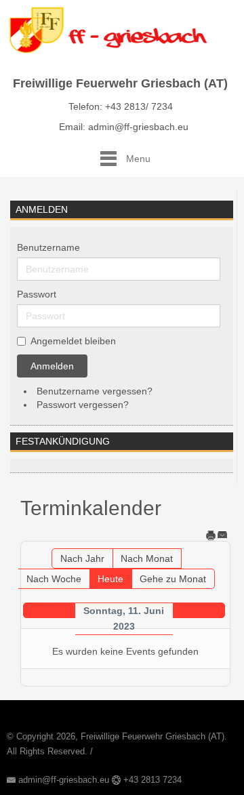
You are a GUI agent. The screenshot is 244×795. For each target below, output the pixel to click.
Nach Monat (147, 558)
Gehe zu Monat (173, 578)
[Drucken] (211, 534)
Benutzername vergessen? (94, 391)
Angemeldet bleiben (73, 340)
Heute (110, 578)
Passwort (36, 294)
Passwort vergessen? (83, 404)
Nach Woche (53, 578)
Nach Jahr (82, 558)
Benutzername (48, 247)
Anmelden (52, 366)
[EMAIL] (222, 534)
